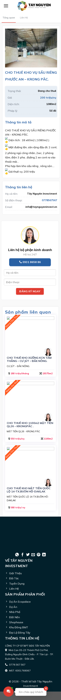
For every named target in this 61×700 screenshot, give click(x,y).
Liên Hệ (24, 17)
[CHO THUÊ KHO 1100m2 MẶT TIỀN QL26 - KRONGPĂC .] (30, 399)
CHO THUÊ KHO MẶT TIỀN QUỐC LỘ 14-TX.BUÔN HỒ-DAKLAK (28, 490)
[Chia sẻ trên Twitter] (28, 555)
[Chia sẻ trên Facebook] (22, 555)
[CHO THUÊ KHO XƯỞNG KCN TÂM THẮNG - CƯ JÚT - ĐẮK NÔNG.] (30, 334)
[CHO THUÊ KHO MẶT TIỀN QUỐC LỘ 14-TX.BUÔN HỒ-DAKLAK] (30, 464)
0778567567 (49, 200)
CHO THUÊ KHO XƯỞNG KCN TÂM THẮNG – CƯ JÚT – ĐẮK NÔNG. (29, 359)
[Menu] (6, 6)
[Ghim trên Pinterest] (38, 555)
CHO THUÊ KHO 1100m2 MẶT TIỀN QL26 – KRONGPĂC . (30, 424)
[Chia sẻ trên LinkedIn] (44, 555)
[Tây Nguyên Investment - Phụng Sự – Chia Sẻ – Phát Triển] (34, 6)
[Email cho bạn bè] (33, 555)
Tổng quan (9, 17)
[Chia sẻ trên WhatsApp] (17, 555)
